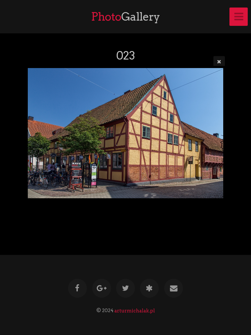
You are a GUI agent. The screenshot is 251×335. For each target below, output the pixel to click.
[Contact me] (173, 288)
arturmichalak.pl (134, 310)
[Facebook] (77, 288)
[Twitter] (125, 288)
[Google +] (101, 288)
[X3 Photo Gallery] (149, 288)
